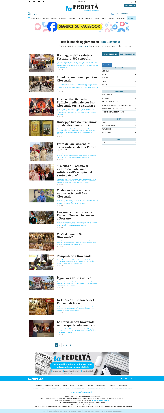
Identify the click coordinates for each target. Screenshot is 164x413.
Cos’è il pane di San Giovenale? (70, 235)
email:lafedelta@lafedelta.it (100, 400)
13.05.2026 (60, 69)
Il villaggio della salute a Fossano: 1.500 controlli (74, 56)
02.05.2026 (60, 185)
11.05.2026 (60, 91)
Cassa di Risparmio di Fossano (113, 112)
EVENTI (35, 14)
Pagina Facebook (31, 1)
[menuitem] (36, 18)
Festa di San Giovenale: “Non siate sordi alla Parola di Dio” (76, 147)
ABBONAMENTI (130, 5)
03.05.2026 (60, 160)
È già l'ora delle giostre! (74, 278)
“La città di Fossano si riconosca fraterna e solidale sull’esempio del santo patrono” (74, 170)
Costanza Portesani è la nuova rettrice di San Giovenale (73, 193)
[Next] (66, 345)
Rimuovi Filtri (107, 65)
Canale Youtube (40, 1)
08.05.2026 (60, 116)
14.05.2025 (60, 334)
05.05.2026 (60, 136)
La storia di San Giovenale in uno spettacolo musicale (76, 323)
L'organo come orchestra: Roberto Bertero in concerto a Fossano (77, 215)
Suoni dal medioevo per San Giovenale (77, 78)
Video (104, 81)
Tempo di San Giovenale (74, 256)
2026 (103, 142)
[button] (135, 1)
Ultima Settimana (108, 125)
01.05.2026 (60, 228)
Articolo (105, 71)
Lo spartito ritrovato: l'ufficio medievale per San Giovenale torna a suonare (76, 102)
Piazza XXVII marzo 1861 (110, 102)
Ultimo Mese (106, 129)
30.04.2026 (60, 247)
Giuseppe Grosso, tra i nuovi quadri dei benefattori (77, 123)
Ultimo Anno (106, 132)
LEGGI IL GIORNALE (122, 14)
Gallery (105, 78)
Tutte (104, 122)
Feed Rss (45, 1)
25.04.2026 (60, 287)
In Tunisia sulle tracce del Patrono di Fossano (75, 301)
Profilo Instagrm (35, 1)
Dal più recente (110, 54)
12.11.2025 (60, 312)
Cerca (131, 2)
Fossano (105, 98)
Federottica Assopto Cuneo (112, 108)
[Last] (70, 345)
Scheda (105, 85)
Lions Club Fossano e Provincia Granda (116, 105)
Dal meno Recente (127, 54)
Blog (104, 74)
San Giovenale (107, 95)
